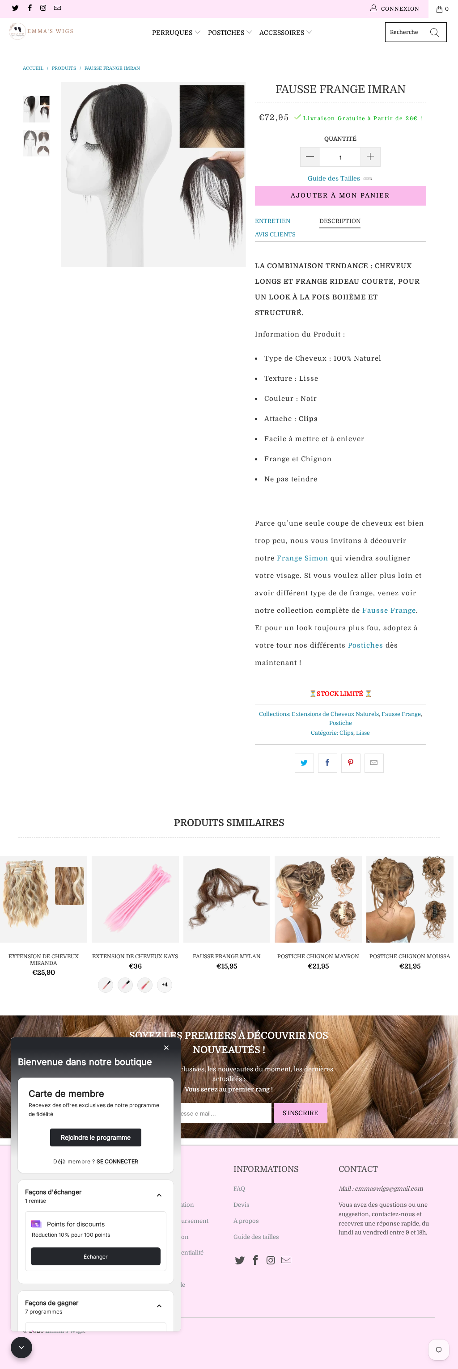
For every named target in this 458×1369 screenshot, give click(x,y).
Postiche (340, 723)
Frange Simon (302, 558)
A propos (246, 1220)
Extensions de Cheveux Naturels (335, 714)
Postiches (227, 32)
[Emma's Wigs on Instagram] (43, 9)
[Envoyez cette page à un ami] (374, 763)
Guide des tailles (256, 1237)
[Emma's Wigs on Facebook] (29, 9)
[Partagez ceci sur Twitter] (304, 763)
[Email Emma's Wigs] (57, 9)
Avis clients (275, 234)
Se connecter (117, 1161)
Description (339, 221)
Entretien (272, 221)
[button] (95, 1196)
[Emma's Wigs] (41, 31)
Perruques (173, 32)
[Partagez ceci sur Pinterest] (350, 763)
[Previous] (70, 174)
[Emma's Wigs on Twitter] (15, 9)
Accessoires (282, 32)
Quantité (340, 138)
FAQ (239, 1188)
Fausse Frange (389, 611)
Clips (346, 733)
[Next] (236, 174)
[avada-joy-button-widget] (21, 1347)
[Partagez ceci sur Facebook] (327, 763)
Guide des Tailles (334, 178)
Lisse (363, 733)
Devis (241, 1204)
